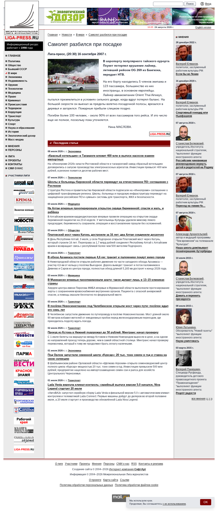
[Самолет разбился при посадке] (73, 76)
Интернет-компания (127, 469)
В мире (12, 73)
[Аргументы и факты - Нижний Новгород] (24, 315)
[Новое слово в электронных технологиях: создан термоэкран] (193, 16)
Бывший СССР (17, 69)
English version (203, 27)
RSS (134, 463)
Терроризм (15, 108)
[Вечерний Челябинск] (24, 382)
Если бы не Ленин (187, 74)
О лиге (59, 463)
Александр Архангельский (191, 234)
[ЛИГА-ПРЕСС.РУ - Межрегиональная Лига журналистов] (22, 20)
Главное (14, 55)
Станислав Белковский (190, 143)
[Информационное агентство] (24, 257)
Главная (53, 34)
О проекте (95, 479)
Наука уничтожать (187, 340)
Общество (14, 65)
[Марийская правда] (24, 248)
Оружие (13, 84)
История (13, 131)
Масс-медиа (16, 139)
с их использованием (174, 503)
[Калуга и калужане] (23, 430)
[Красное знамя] (24, 372)
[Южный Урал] (24, 305)
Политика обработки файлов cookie (136, 485)
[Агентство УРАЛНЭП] (24, 296)
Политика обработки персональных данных (86, 485)
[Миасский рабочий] (23, 192)
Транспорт (14, 116)
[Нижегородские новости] (23, 219)
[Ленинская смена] (23, 238)
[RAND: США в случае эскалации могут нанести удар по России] (108, 16)
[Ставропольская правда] (24, 392)
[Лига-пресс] (24, 449)
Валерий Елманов (187, 63)
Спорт (12, 124)
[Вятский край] (24, 183)
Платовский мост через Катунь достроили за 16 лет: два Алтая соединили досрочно (106, 234)
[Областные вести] (24, 363)
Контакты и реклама (151, 463)
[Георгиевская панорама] (24, 401)
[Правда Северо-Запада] (24, 229)
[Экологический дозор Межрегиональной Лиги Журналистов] (65, 16)
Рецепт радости (186, 393)
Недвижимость (17, 80)
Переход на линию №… (190, 205)
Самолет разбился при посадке (108, 34)
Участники (71, 463)
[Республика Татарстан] (24, 325)
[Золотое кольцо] (24, 210)
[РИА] (23, 200)
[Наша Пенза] (24, 277)
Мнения (14, 146)
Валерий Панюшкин (188, 369)
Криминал (14, 100)
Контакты (15, 164)
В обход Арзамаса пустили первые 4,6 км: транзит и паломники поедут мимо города (106, 257)
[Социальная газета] (24, 440)
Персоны (15, 150)
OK (206, 502)
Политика (14, 61)
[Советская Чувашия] (24, 344)
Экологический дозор (21, 135)
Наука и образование (21, 127)
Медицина (14, 92)
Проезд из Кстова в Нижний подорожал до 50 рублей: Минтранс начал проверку (103, 332)
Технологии (15, 88)
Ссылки (124, 479)
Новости (67, 34)
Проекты (14, 160)
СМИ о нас (15, 168)
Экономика (15, 77)
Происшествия (17, 104)
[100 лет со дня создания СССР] (150, 16)
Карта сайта (110, 479)
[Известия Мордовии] (23, 286)
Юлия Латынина (186, 327)
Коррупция (15, 112)
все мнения (198, 398)
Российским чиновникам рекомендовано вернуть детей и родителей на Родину (194, 164)
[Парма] (24, 353)
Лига (11, 156)
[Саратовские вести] (24, 267)
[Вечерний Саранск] (24, 411)
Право (12, 96)
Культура (14, 120)
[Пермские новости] (24, 334)
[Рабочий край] (24, 420)
